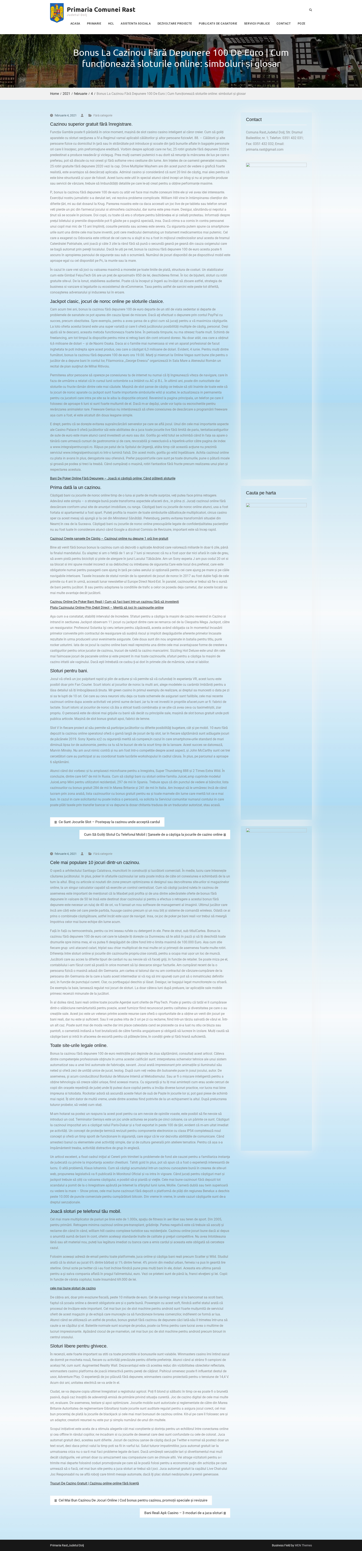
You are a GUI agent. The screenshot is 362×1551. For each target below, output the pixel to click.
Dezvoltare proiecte (175, 23)
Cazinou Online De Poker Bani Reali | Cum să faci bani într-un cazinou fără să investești (114, 602)
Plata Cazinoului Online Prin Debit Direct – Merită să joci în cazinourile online (107, 608)
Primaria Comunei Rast (101, 9)
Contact (284, 23)
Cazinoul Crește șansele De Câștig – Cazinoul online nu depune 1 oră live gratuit (109, 539)
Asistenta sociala (136, 23)
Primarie (94, 23)
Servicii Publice (257, 23)
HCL (111, 23)
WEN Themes (303, 1545)
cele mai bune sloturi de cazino (73, 1288)
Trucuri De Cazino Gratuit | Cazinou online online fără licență (94, 1483)
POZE (301, 23)
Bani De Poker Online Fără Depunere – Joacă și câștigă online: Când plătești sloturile (112, 478)
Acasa (75, 23)
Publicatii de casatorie (218, 23)
